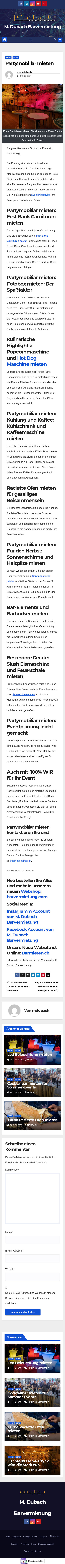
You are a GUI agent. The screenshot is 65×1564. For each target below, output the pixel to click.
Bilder (34, 1537)
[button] (55, 39)
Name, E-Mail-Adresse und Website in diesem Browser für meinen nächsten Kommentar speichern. (30, 1298)
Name (9, 1232)
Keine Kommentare (38, 1368)
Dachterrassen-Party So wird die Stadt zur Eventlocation (28, 1465)
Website (9, 1269)
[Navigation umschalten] (30, 40)
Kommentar (12, 1169)
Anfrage (26, 1537)
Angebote (16, 1537)
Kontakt (14, 1544)
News (15, 57)
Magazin (43, 1537)
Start (8, 1537)
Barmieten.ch (36, 953)
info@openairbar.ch (20, 861)
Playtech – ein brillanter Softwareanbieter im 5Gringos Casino (46, 986)
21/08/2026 (16, 1368)
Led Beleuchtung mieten (29, 1054)
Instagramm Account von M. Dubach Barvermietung (28, 917)
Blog (8, 57)
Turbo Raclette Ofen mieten (32, 1120)
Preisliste (25, 1544)
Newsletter (54, 1536)
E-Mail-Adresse (14, 1250)
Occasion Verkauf (46, 1544)
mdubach (26, 72)
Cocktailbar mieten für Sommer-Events (27, 1085)
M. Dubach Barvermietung (32, 26)
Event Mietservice (40, 195)
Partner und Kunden (32, 1551)
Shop (33, 1544)
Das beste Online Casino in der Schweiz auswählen (18, 986)
